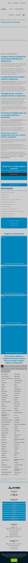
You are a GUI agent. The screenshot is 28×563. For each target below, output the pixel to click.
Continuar (14, 560)
